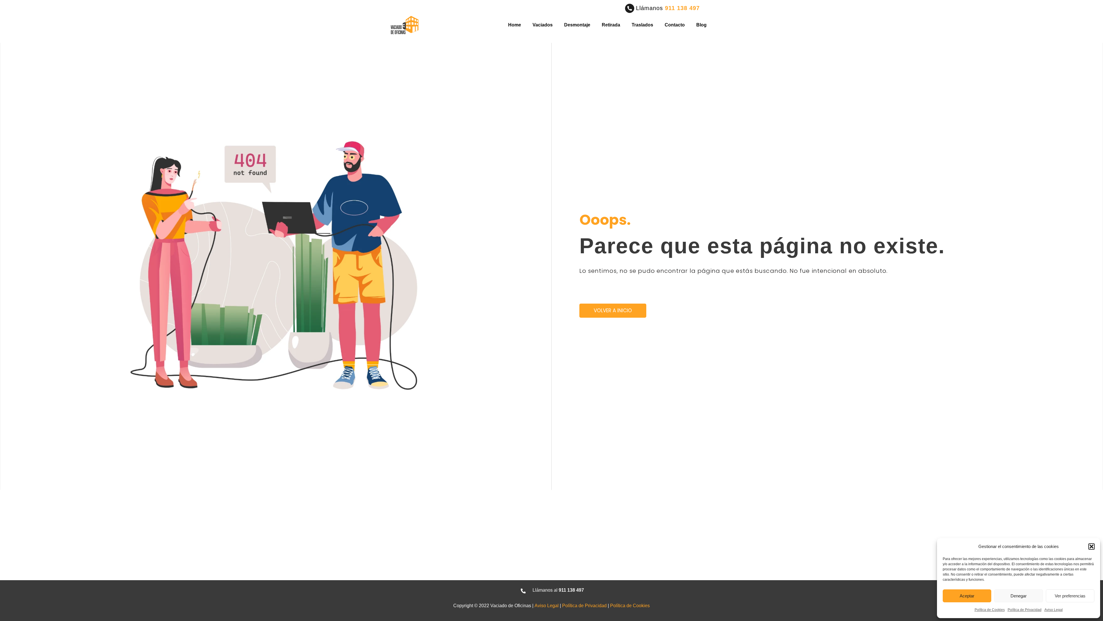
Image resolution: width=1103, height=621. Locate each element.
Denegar (1019, 595)
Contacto (675, 24)
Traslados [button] (642, 24)
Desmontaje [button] (577, 24)
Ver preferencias (1070, 595)
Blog (701, 24)
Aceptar (967, 595)
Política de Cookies (990, 610)
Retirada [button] (611, 24)
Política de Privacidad (1025, 610)
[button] (1091, 546)
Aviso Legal (1053, 610)
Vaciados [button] (543, 24)
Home (514, 24)
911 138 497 (682, 8)
